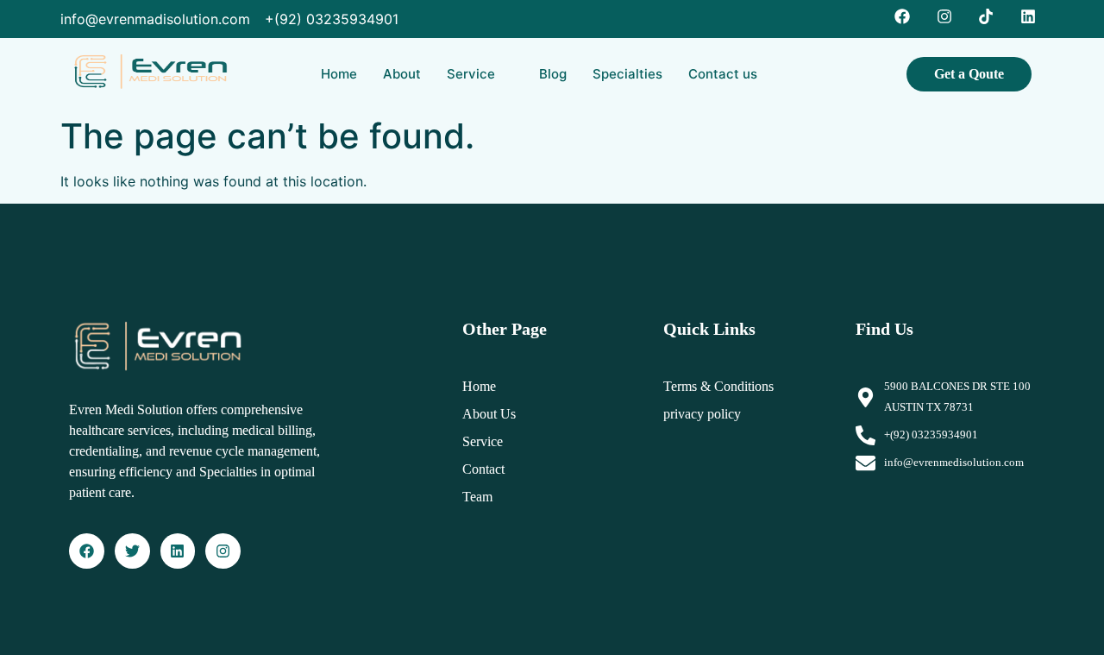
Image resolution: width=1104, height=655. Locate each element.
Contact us (722, 74)
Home (339, 74)
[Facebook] (86, 551)
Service (471, 74)
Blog (553, 74)
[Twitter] (132, 551)
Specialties (627, 74)
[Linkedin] (178, 551)
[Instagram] (223, 551)
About (402, 74)
